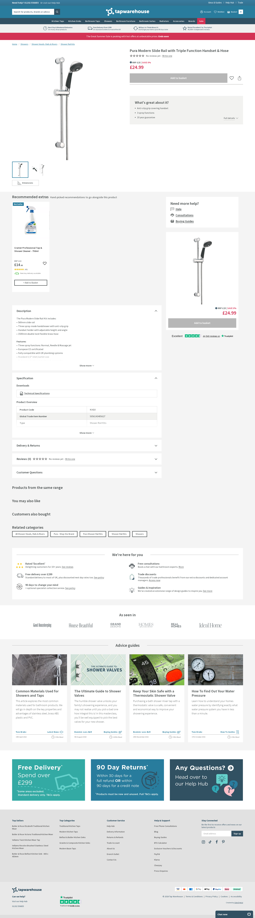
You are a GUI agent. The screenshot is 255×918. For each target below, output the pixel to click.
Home (14, 44)
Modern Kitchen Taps (68, 831)
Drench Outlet (113, 854)
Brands (191, 21)
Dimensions (30, 183)
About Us (111, 848)
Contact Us (111, 859)
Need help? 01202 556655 (36, 2)
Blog (156, 831)
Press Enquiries (161, 871)
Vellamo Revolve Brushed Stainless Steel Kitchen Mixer (30, 847)
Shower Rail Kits (68, 44)
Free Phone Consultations (165, 826)
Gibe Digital (238, 902)
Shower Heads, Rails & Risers (44, 44)
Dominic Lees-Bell (83, 732)
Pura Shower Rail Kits (93, 534)
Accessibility (236, 896)
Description (24, 311)
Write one (167, 55)
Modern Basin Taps (67, 848)
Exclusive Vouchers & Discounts (168, 848)
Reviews (22, 459)
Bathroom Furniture (125, 21)
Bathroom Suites (147, 21)
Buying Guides (185, 221)
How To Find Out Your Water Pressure (213, 693)
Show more (85, 365)
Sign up (237, 833)
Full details (229, 118)
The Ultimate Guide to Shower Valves (97, 693)
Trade (240, 2)
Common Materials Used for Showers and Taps (37, 693)
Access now (154, 580)
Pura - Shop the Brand (64, 534)
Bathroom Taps (92, 21)
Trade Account (113, 843)
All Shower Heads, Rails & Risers (30, 534)
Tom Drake (21, 732)
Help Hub (229, 2)
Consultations (184, 215)
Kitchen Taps (58, 21)
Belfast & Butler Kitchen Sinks (72, 837)
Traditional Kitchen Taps (69, 826)
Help (179, 209)
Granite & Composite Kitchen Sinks (74, 843)
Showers (108, 21)
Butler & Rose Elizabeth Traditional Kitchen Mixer (30, 827)
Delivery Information (116, 831)
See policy (99, 577)
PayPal (157, 854)
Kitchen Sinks (74, 21)
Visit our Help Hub (19, 901)
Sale (201, 21)
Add (35, 282)
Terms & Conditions (194, 896)
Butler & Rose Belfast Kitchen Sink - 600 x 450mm (30, 855)
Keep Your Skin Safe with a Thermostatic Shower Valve (154, 693)
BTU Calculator (160, 843)
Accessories (178, 21)
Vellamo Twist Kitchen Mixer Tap (26, 840)
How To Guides (229, 732)
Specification (25, 378)
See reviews (67, 566)
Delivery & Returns (28, 445)
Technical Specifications (37, 393)
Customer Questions (29, 472)
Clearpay (158, 865)
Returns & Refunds (115, 837)
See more (207, 590)
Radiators (164, 21)
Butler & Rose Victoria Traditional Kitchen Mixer (32, 834)
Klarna (157, 859)
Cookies (224, 896)
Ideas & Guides (215, 2)
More (181, 566)
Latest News (55, 732)
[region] (87, 249)
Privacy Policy (212, 896)
